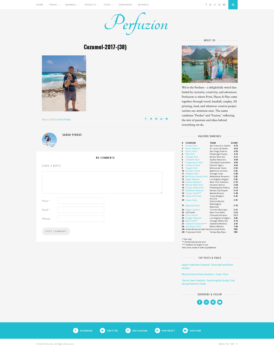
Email (46, 210)
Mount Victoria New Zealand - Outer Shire (205, 274)
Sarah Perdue (64, 119)
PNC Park (190, 154)
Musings (143, 4)
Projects (90, 4)
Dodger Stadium (193, 218)
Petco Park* (191, 151)
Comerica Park (192, 165)
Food (107, 4)
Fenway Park (191, 156)
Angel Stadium (192, 179)
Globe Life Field (193, 196)
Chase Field (191, 200)
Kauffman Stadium (194, 190)
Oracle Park (191, 145)
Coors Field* (191, 215)
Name (46, 201)
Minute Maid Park (194, 184)
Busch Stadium (192, 148)
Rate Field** (191, 220)
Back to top (227, 344)
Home (39, 4)
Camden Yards (192, 170)
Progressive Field (194, 162)
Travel (53, 4)
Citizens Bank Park (194, 187)
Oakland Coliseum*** (196, 223)
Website (46, 218)
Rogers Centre (192, 209)
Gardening (125, 4)
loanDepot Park (193, 226)
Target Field (191, 168)
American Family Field (196, 176)
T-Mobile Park (192, 159)
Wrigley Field (191, 173)
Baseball (71, 4)
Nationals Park (192, 205)
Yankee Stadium (193, 182)
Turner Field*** (193, 193)
